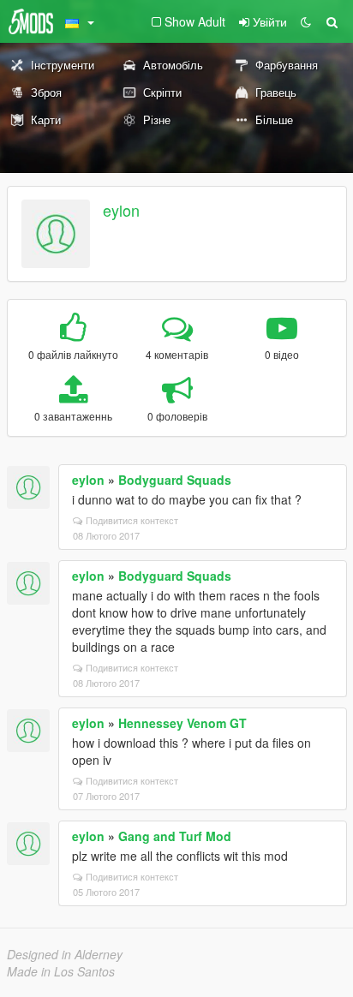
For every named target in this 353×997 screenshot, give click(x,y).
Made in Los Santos (61, 971)
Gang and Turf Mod (174, 836)
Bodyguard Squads (174, 479)
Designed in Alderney (65, 954)
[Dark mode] (306, 21)
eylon (121, 210)
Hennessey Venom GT (182, 722)
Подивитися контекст (132, 520)
